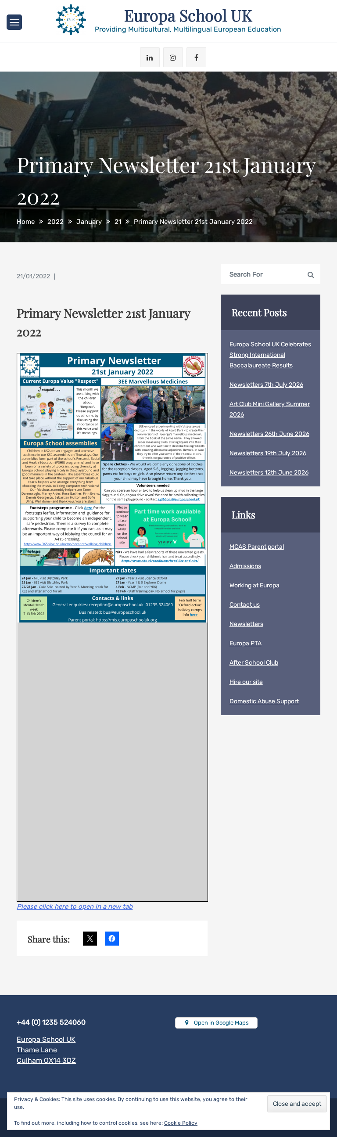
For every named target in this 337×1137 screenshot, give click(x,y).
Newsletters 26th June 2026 (269, 434)
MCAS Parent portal (256, 547)
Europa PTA (245, 643)
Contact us (244, 604)
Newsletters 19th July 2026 (267, 453)
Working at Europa (254, 585)
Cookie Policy (180, 1123)
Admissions (245, 566)
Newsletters (246, 624)
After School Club (253, 662)
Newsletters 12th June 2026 (268, 472)
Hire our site (246, 682)
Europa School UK (188, 14)
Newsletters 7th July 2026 (266, 385)
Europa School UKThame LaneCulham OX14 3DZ (46, 1050)
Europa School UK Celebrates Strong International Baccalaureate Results (270, 355)
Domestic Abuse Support (264, 701)
